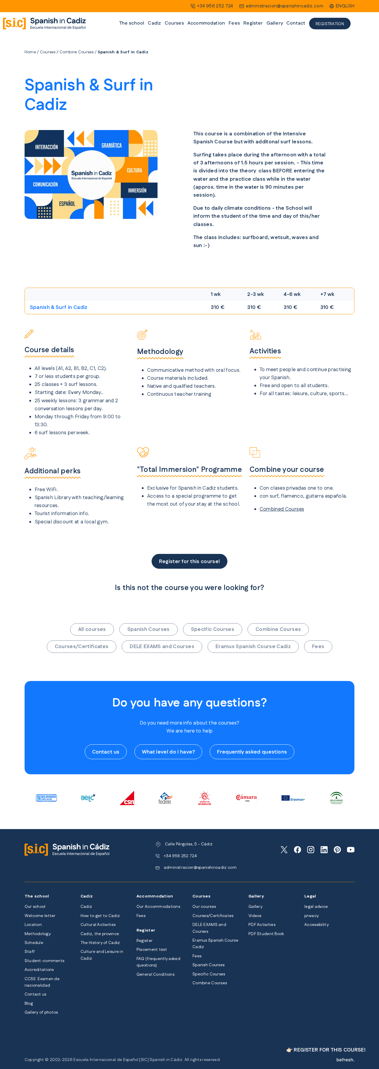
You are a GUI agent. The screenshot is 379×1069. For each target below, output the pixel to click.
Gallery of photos (41, 1012)
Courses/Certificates (82, 646)
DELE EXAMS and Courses (162, 646)
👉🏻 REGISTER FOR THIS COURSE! (326, 1050)
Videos (254, 916)
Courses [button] (174, 23)
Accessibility (316, 925)
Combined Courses (282, 509)
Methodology (38, 934)
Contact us (105, 752)
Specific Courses (212, 629)
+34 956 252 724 (215, 6)
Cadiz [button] (154, 23)
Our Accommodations (158, 907)
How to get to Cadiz (100, 916)
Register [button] (253, 23)
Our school (35, 907)
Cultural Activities (98, 925)
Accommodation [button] (206, 23)
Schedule (34, 943)
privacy (311, 916)
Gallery (255, 907)
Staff (30, 952)
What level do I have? (168, 752)
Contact (295, 23)
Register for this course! (189, 561)
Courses (48, 52)
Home (30, 52)
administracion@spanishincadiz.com (284, 6)
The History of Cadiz (100, 943)
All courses (92, 629)
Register (144, 941)
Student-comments (44, 961)
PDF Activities (261, 925)
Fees (234, 23)
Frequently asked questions (252, 752)
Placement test (151, 950)
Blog (29, 1004)
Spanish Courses (148, 629)
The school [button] (131, 23)
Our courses (204, 907)
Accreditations (39, 970)
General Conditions (155, 974)
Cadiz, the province (100, 934)
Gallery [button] (274, 23)
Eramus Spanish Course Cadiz (253, 646)
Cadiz (86, 907)
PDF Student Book (266, 934)
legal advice (316, 907)
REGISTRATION (330, 24)
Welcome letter (40, 916)
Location (33, 925)
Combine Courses (77, 52)
